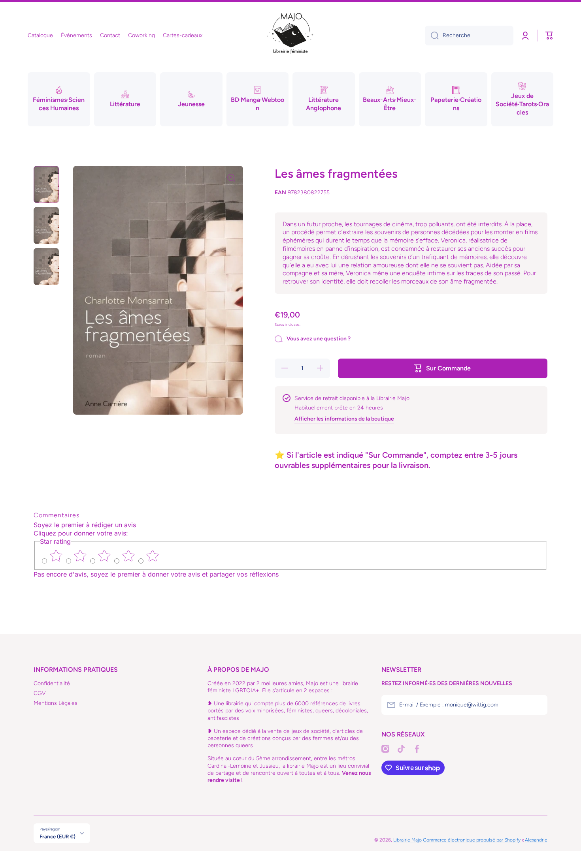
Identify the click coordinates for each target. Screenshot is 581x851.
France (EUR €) (57, 836)
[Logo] (290, 35)
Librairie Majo (407, 840)
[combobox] (469, 35)
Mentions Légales (55, 703)
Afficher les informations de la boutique (344, 418)
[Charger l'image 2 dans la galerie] (46, 225)
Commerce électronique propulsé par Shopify (472, 840)
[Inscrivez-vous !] (537, 705)
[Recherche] (432, 35)
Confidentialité (52, 683)
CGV (40, 693)
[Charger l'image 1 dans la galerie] (46, 184)
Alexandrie (536, 840)
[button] (549, 35)
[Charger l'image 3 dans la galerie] (46, 266)
